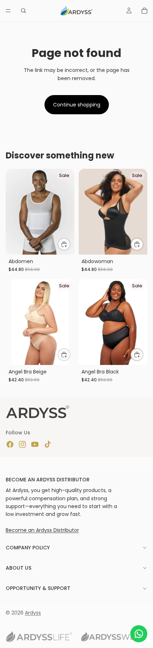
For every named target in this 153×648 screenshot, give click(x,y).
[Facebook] (10, 444)
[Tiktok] (47, 444)
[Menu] (8, 10)
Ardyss (33, 612)
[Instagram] (22, 444)
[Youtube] (35, 444)
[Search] (23, 11)
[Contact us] (138, 633)
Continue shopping (76, 104)
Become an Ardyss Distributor (42, 530)
